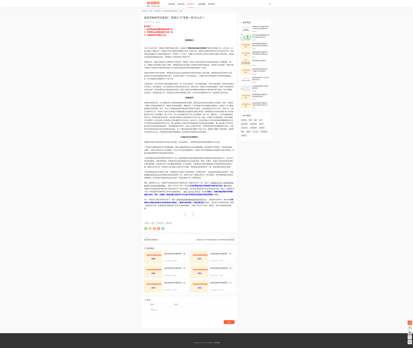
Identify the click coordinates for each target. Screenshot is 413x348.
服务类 (261, 124)
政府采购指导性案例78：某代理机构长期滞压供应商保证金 (260, 54)
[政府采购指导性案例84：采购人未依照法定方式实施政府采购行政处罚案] (153, 286)
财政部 (248, 131)
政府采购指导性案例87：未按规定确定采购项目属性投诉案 (221, 254)
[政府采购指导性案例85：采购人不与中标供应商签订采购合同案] (199, 271)
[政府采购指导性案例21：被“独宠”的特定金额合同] (245, 45)
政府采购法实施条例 (151, 240)
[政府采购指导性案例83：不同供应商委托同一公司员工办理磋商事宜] (199, 286)
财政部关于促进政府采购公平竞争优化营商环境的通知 (260, 29)
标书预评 (211, 4)
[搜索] (270, 4)
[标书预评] (152, 4)
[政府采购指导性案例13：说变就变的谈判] (245, 96)
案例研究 (190, 4)
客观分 (147, 223)
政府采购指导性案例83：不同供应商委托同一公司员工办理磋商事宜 (221, 283)
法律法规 (171, 4)
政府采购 (243, 120)
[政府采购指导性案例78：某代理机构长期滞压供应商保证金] (245, 54)
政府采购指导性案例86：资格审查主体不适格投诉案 (174, 268)
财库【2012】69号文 (192, 192)
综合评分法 (160, 223)
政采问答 (181, 4)
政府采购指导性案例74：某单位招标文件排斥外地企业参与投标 (260, 105)
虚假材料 (261, 128)
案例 (153, 223)
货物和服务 (253, 128)
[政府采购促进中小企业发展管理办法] (245, 79)
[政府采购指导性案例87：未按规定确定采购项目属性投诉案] (199, 257)
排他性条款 (244, 124)
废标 (242, 131)
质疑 (250, 120)
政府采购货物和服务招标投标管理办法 (191, 199)
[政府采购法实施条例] (245, 62)
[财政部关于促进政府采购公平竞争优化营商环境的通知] (245, 28)
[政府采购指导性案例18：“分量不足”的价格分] (245, 71)
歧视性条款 (253, 124)
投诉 (260, 120)
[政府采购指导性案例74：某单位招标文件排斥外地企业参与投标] (245, 105)
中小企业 (255, 131)
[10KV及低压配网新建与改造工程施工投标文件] (245, 37)
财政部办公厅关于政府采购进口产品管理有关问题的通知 (215, 240)
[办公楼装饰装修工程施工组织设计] (245, 88)
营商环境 (243, 135)
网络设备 (168, 223)
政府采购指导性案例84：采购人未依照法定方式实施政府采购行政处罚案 (175, 283)
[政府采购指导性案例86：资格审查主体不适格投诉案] (153, 271)
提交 (229, 322)
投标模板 (201, 4)
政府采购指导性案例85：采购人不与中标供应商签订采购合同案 (221, 268)
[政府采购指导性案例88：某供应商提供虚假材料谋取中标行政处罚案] (153, 257)
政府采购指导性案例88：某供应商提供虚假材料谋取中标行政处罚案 (175, 254)
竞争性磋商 (264, 131)
